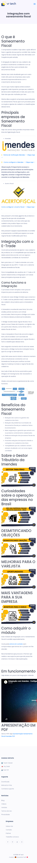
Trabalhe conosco (12, 837)
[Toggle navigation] (34, 4)
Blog (2, 800)
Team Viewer (8, 763)
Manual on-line (6, 785)
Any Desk (7, 766)
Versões (4, 807)
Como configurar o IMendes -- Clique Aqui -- (19, 162)
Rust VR (6, 770)
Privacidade (5, 814)
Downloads (5, 782)
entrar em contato (16, 644)
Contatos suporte (7, 789)
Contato (9, 830)
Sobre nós (9, 826)
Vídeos (3, 804)
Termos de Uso (6, 811)
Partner (8, 833)
